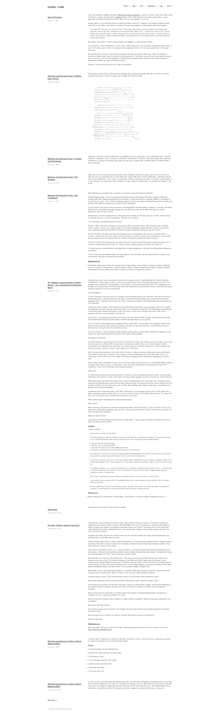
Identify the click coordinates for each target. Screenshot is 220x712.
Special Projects (55, 17)
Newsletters (151, 6)
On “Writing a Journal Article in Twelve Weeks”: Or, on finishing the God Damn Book (65, 285)
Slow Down (52, 510)
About (169, 6)
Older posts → (52, 700)
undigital (118, 17)
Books (126, 6)
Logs (161, 6)
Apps (134, 6)
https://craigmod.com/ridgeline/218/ (99, 629)
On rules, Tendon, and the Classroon (64, 525)
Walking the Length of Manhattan (129, 15)
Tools (141, 6)
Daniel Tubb (56, 7)
